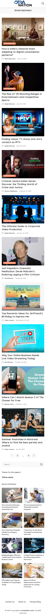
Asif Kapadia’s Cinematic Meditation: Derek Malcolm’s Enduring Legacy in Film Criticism (21, 271)
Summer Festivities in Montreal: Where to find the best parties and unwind (22, 442)
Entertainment (9, 43)
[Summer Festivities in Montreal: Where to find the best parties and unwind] (23, 422)
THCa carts (7, 477)
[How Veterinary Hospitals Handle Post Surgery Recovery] (12, 520)
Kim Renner (9, 278)
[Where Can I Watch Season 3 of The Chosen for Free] (23, 380)
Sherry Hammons (11, 191)
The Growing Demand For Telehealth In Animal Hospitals (33, 507)
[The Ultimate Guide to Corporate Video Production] (23, 209)
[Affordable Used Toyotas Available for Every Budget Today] (12, 570)
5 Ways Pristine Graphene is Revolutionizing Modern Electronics (34, 557)
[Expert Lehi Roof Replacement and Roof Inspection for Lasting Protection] (34, 570)
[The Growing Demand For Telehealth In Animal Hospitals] (34, 495)
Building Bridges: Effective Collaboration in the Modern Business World (11, 557)
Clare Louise (9, 320)
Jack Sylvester (10, 59)
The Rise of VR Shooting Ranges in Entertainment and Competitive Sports (22, 97)
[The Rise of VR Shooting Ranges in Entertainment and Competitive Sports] (23, 77)
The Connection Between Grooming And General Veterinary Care (10, 507)
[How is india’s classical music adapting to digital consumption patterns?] (23, 32)
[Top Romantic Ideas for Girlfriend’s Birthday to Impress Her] (23, 296)
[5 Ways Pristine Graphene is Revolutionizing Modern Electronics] (34, 545)
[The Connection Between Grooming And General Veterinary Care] (12, 495)
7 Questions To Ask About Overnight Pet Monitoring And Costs (33, 532)
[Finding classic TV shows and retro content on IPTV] (23, 122)
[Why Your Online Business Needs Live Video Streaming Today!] (23, 338)
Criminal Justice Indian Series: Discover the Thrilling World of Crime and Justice (19, 184)
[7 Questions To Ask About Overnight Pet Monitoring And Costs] (34, 520)
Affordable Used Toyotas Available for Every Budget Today (11, 582)
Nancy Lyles (9, 404)
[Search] (42, 3)
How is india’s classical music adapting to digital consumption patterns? (20, 51)
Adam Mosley (10, 104)
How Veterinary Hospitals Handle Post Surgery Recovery (11, 532)
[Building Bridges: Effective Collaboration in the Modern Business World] (12, 545)
